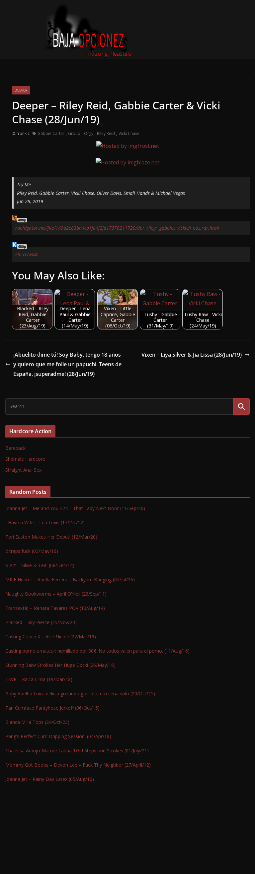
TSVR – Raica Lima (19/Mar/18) (38, 679)
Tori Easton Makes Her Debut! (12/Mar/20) (51, 537)
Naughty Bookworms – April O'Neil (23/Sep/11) (56, 594)
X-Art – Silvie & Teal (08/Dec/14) (39, 565)
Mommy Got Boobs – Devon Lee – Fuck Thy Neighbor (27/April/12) (78, 765)
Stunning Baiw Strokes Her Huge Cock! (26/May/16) (60, 665)
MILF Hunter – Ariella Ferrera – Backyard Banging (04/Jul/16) (70, 579)
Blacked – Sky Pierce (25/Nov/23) (41, 622)
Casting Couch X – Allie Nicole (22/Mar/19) (50, 636)
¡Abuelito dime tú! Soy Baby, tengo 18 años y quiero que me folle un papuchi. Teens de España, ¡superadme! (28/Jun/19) (67, 364)
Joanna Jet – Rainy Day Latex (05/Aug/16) (49, 779)
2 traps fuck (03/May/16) (31, 551)
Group (74, 133)
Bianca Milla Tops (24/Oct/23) (37, 722)
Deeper (21, 90)
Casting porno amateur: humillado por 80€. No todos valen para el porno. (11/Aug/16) (97, 651)
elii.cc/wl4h (27, 254)
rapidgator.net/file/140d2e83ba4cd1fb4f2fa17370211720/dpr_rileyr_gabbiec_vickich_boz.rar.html (117, 228)
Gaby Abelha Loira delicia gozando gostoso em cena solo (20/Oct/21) (80, 693)
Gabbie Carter (51, 133)
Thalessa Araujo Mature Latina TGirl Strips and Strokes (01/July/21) (77, 750)
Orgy (88, 133)
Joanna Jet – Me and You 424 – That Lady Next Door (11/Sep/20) (75, 508)
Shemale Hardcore (25, 459)
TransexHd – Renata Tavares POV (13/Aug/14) (55, 608)
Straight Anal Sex (23, 470)
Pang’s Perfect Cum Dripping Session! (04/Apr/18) (58, 736)
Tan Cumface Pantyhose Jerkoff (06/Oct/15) (52, 708)
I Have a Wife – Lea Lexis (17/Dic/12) (45, 522)
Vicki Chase (129, 133)
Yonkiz (23, 133)
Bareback (15, 448)
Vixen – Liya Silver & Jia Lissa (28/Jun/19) (191, 354)
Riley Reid (106, 133)
